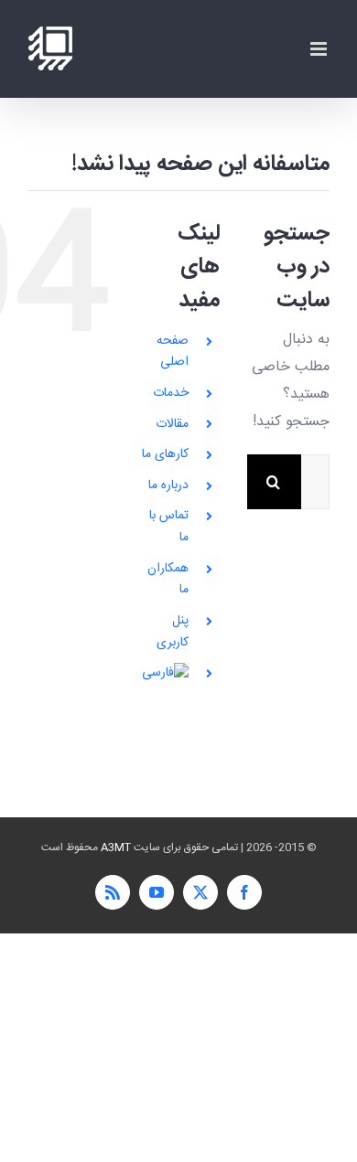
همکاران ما (168, 580)
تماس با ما (169, 527)
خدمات (171, 393)
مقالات (172, 424)
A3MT (116, 847)
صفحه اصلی (173, 352)
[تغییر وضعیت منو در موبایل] (320, 49)
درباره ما (168, 485)
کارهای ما (165, 454)
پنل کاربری (173, 632)
